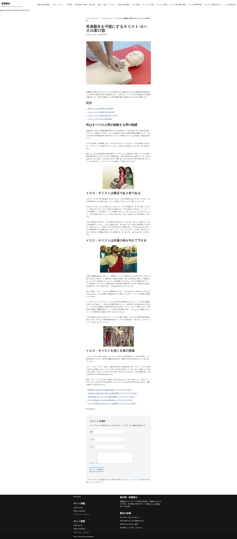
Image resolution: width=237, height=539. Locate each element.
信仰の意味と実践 (81, 4)
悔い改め (92, 4)
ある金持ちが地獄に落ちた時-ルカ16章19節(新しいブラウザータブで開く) (112, 393)
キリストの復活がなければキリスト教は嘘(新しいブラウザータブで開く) (112, 403)
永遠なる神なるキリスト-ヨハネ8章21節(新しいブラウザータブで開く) (111, 397)
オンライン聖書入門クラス (213, 4)
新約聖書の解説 (106, 18)
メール (92, 439)
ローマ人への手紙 (148, 4)
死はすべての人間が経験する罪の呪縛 (100, 108)
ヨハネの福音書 (117, 18)
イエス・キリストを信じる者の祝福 (100, 119)
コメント (94, 463)
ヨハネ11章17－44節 (137, 135)
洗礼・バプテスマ (109, 4)
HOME (88, 18)
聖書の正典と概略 (43, 4)
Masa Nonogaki (92, 34)
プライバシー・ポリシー (82, 514)
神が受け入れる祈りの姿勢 (129, 524)
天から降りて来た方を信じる (129, 517)
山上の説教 (136, 4)
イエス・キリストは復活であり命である (101, 112)
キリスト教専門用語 (195, 4)
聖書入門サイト (96, 18)
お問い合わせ (78, 507)
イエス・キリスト (58, 4)
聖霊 (99, 4)
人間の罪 (69, 4)
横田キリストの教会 (153, 504)
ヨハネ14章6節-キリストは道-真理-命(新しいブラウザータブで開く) (110, 400)
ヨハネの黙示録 (230, 4)
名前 (91, 432)
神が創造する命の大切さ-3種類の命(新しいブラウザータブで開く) (110, 390)
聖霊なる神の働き (124, 4)
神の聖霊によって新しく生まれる (131, 527)
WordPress (90, 536)
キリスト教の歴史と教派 (178, 4)
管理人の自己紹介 (79, 511)
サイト (92, 447)
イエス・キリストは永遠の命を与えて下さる (103, 115)
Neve (75, 536)
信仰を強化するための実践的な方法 (132, 521)
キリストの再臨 (162, 4)
